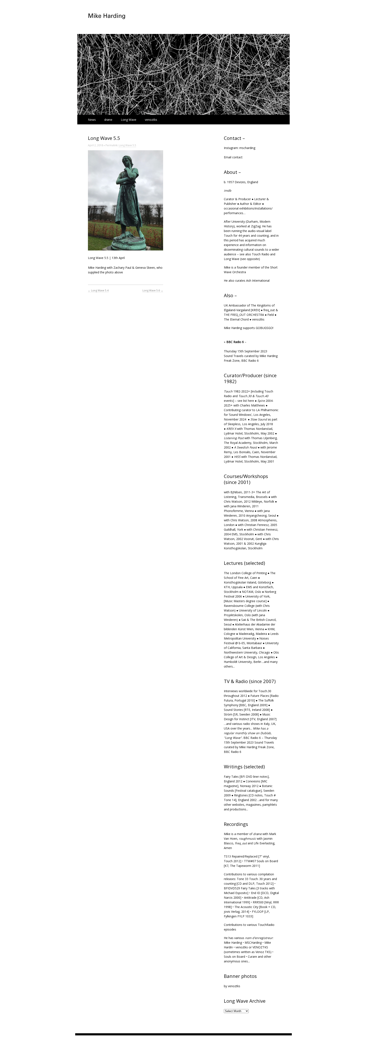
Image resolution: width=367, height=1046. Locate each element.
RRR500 (258, 902)
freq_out (269, 310)
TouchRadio (266, 925)
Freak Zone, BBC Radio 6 (241, 361)
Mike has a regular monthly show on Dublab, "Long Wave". (248, 733)
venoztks (151, 120)
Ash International (258, 280)
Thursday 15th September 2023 (245, 351)
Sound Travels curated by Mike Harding (251, 356)
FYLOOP (258, 912)
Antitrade (250, 898)
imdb (227, 190)
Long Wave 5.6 (153, 290)
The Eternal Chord (236, 319)
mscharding (247, 148)
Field (270, 315)
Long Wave (128, 120)
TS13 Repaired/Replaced (240, 856)
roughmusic (247, 839)
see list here (245, 401)
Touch (228, 235)
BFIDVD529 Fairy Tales (240, 888)
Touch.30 (264, 691)
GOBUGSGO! (264, 328)
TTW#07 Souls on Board (261, 861)
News (92, 120)
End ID (255, 893)
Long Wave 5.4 (98, 290)
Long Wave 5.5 (127, 145)
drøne (108, 120)
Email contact (233, 157)
